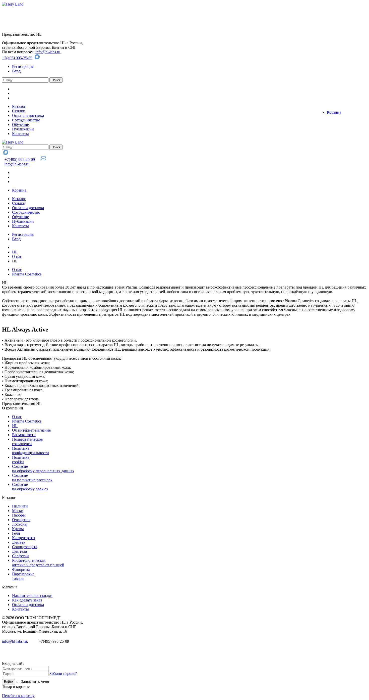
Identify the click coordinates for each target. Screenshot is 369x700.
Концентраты (23, 538)
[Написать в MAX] (37, 58)
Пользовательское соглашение (27, 441)
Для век (18, 542)
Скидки (18, 111)
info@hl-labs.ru (47, 52)
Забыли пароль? (63, 673)
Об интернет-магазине (31, 430)
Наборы (19, 515)
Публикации (23, 129)
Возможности (24, 435)
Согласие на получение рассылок (32, 477)
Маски (17, 510)
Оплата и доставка (28, 115)
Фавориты (21, 569)
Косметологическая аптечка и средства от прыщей (38, 562)
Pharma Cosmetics (26, 274)
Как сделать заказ (27, 600)
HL (15, 252)
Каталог (19, 106)
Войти (8, 682)
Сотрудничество (26, 120)
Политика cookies (20, 459)
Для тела (19, 551)
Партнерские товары (23, 576)
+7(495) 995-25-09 (17, 58)
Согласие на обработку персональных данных (43, 468)
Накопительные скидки (32, 595)
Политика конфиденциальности (30, 450)
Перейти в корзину (18, 695)
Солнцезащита (24, 547)
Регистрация (23, 66)
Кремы (18, 529)
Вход (16, 71)
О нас (17, 256)
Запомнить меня (35, 681)
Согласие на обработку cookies (30, 486)
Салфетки (20, 556)
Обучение (20, 124)
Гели (16, 533)
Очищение (21, 520)
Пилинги (20, 506)
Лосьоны (19, 524)
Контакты (20, 133)
